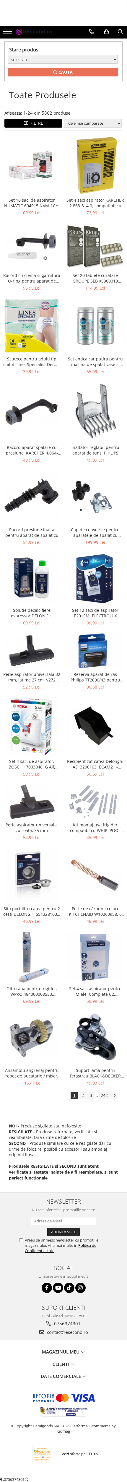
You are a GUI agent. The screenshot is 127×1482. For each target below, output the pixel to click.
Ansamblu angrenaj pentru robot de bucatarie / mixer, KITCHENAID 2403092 (32, 1073)
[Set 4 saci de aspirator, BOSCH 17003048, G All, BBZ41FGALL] (32, 726)
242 (104, 1095)
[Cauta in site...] (120, 32)
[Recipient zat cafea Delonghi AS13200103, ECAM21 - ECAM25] (95, 726)
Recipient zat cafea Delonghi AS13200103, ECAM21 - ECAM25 (95, 764)
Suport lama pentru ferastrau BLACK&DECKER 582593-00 (95, 1073)
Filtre (35, 123)
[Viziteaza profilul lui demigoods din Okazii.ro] (42, 1454)
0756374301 (67, 1323)
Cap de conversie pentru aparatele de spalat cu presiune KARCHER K (95, 532)
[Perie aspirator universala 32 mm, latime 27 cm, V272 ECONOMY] (32, 650)
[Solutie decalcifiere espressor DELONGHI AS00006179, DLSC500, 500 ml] (32, 578)
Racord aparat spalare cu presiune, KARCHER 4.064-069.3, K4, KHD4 (32, 450)
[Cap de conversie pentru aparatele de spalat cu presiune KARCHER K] (95, 497)
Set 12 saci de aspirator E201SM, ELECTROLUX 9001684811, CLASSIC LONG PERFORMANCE (95, 613)
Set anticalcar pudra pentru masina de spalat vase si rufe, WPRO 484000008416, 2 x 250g (95, 361)
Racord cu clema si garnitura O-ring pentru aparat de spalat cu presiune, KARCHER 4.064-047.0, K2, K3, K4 (31, 278)
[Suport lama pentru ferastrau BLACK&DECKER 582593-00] (95, 1038)
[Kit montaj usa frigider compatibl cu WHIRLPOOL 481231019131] (95, 801)
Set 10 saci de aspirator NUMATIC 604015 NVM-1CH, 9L (32, 202)
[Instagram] (80, 1288)
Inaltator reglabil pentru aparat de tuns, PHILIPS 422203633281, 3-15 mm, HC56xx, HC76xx (95, 450)
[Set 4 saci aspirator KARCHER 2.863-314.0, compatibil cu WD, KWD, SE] (95, 165)
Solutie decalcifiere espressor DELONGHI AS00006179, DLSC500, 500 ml (31, 613)
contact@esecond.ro (67, 1332)
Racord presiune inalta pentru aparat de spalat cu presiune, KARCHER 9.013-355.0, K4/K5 (31, 532)
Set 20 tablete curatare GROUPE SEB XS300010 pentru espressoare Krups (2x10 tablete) (95, 278)
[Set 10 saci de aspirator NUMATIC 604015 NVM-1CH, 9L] (32, 165)
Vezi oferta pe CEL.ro (80, 1453)
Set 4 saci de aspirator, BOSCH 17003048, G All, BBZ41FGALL (32, 764)
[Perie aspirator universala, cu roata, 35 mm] (32, 801)
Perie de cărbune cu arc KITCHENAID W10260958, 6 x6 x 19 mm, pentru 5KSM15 (95, 911)
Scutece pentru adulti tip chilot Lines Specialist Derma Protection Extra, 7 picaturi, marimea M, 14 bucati (31, 361)
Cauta (65, 72)
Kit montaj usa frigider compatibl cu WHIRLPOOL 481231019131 (95, 827)
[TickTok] (69, 1288)
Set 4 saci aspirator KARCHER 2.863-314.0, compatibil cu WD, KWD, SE (95, 202)
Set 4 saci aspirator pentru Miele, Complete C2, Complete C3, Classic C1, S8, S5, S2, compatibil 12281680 (95, 991)
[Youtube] (58, 1288)
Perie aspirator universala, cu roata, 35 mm (32, 827)
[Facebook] (47, 1288)
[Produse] (8, 33)
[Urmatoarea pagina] (114, 1095)
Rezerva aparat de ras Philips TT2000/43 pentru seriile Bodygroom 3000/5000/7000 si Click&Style (95, 677)
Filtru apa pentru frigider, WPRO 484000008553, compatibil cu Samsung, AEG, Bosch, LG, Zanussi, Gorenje (31, 991)
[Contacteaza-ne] (91, 32)
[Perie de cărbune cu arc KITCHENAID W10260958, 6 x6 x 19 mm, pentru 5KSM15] (95, 875)
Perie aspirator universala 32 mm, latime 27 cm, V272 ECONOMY (31, 677)
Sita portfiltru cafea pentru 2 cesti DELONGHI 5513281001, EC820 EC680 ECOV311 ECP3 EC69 (32, 911)
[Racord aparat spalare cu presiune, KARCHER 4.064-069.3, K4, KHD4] (32, 412)
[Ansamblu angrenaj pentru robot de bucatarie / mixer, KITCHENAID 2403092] (32, 1038)
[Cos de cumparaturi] (106, 32)
